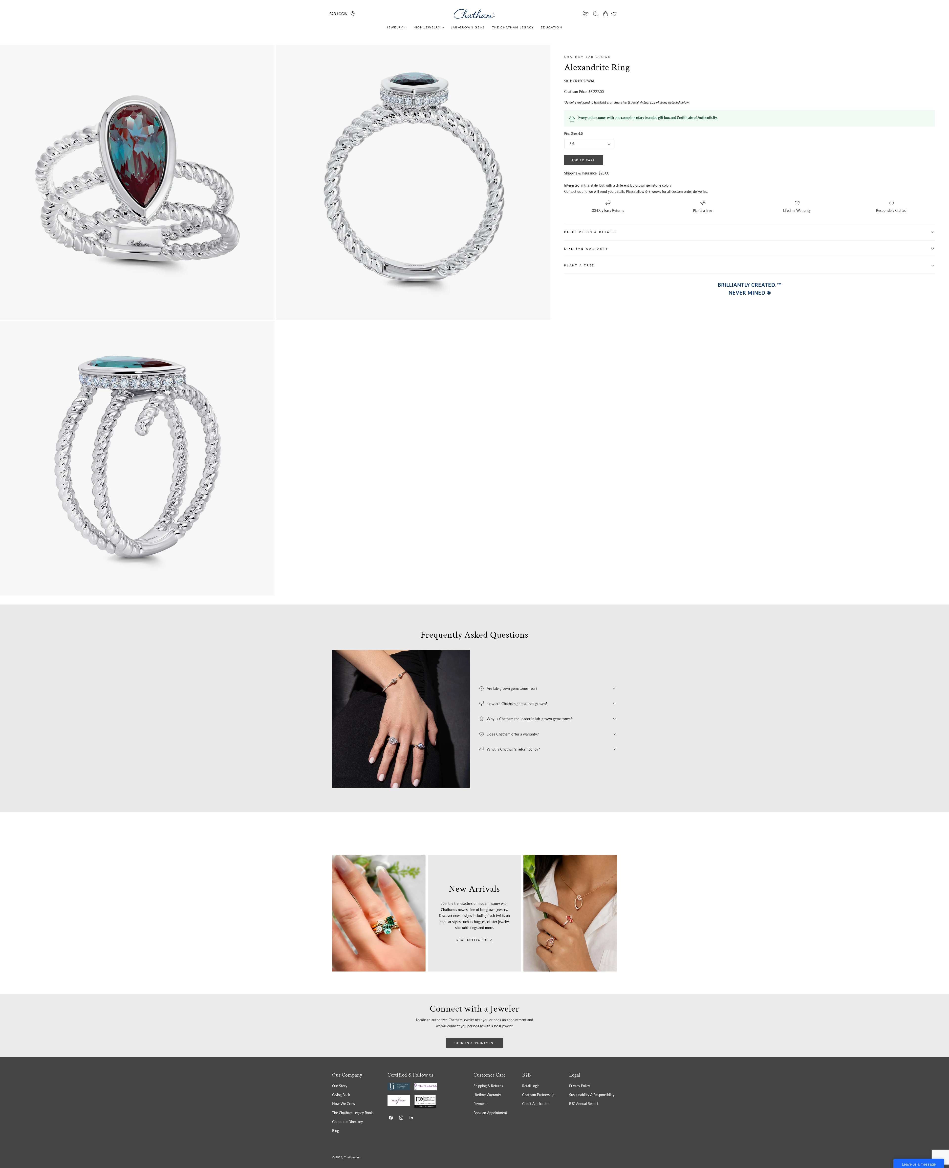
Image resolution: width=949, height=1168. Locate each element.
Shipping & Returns (488, 1086)
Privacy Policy (579, 1086)
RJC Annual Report (583, 1104)
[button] (595, 13)
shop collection (472, 939)
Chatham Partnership (538, 1095)
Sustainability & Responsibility (591, 1095)
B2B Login (338, 14)
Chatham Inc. (352, 1157)
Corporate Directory (347, 1122)
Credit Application (535, 1104)
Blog (335, 1130)
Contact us (572, 191)
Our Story (339, 1086)
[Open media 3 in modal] (266, 329)
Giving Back (341, 1095)
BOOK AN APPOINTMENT (474, 1042)
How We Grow (343, 1104)
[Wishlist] (614, 14)
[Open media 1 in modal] (266, 54)
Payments (481, 1104)
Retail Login (530, 1086)
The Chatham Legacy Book (352, 1113)
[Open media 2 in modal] (542, 54)
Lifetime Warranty (487, 1095)
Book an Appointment (490, 1113)
